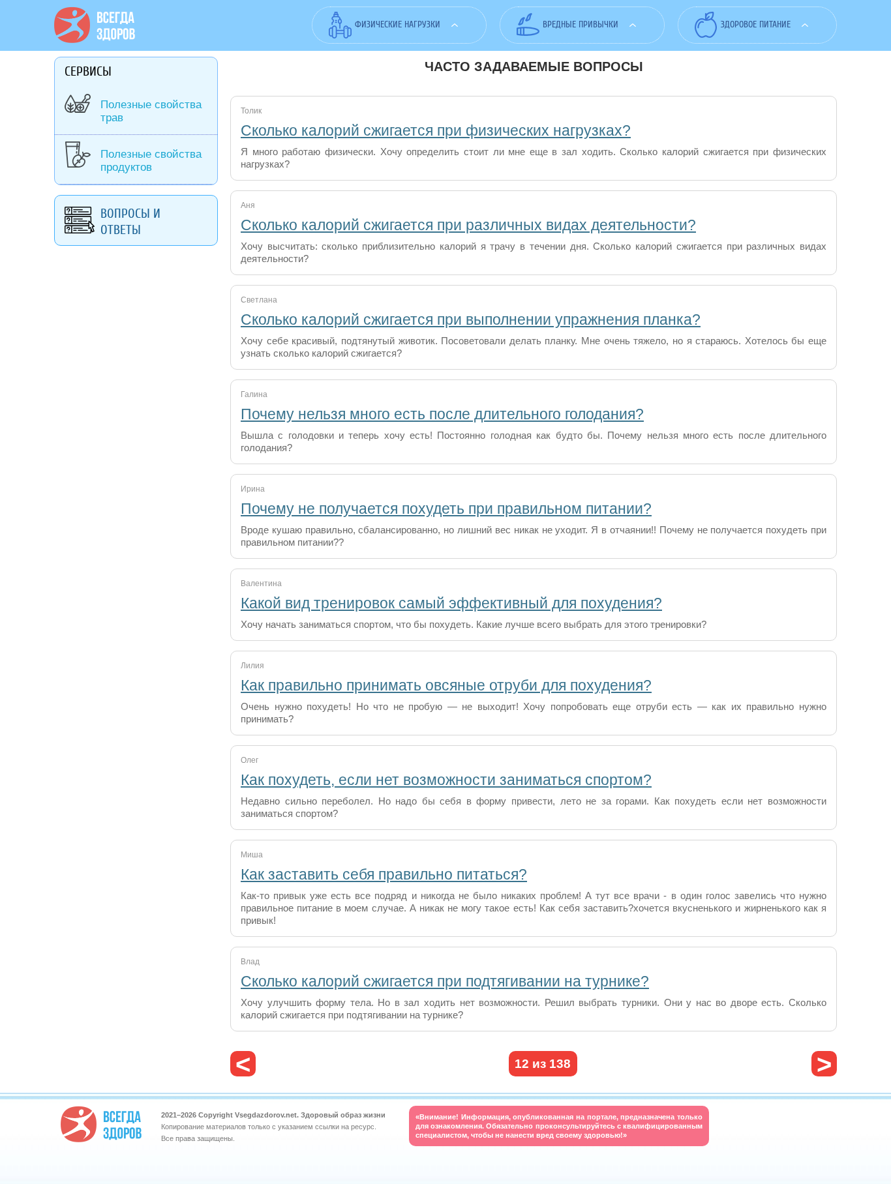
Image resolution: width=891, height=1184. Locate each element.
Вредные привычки (580, 24)
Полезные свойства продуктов (151, 160)
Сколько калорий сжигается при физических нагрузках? (436, 130)
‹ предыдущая (243, 1063)
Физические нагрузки (397, 24)
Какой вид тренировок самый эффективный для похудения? (451, 603)
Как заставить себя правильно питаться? (384, 874)
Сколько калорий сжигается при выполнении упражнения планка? (471, 319)
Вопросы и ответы (130, 221)
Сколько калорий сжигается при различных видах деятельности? (468, 224)
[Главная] (94, 40)
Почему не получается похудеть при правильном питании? (446, 508)
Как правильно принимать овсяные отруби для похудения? (446, 685)
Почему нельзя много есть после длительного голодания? (442, 414)
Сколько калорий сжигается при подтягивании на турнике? (445, 981)
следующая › (824, 1063)
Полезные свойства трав (151, 111)
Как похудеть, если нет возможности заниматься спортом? (446, 779)
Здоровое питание (756, 24)
